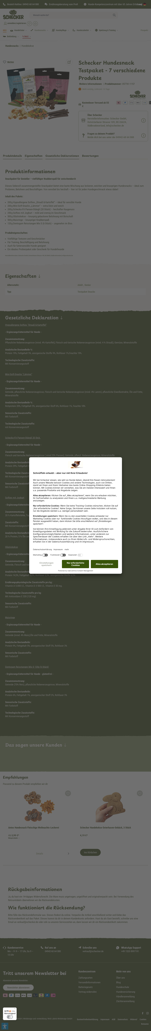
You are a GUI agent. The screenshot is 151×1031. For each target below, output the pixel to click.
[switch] (10, 1017)
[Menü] (15, 1009)
